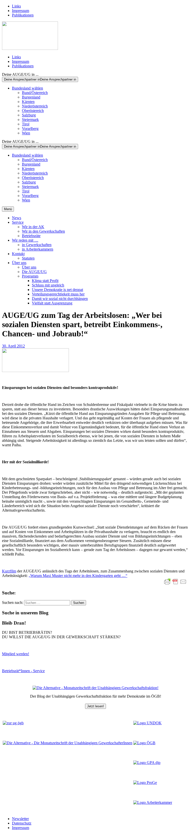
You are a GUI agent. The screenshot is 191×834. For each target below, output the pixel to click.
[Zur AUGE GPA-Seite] (146, 762)
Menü (8, 209)
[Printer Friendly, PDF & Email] (175, 581)
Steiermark (30, 119)
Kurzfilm (9, 571)
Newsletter (20, 819)
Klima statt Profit (45, 280)
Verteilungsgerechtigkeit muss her (58, 294)
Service (18, 222)
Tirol (25, 124)
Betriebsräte (31, 236)
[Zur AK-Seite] (152, 802)
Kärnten (28, 101)
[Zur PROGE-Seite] (145, 782)
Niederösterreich (35, 106)
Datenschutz (21, 823)
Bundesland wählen (27, 88)
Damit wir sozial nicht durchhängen (60, 298)
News (16, 218)
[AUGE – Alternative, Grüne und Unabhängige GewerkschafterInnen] (30, 48)
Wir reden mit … (25, 240)
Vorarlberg (30, 128)
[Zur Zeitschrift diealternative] (67, 743)
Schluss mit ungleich (48, 285)
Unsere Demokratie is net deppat (57, 289)
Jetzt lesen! (95, 706)
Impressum (20, 10)
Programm (30, 276)
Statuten (28, 258)
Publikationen (23, 15)
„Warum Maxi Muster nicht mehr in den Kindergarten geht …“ (78, 575)
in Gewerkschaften (36, 245)
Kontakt (18, 254)
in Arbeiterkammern (37, 249)
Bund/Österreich (35, 93)
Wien (26, 133)
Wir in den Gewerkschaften (43, 231)
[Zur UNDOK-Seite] (147, 723)
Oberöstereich (33, 110)
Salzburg (29, 115)
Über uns (19, 263)
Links (16, 6)
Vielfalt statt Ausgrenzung (52, 303)
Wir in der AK (33, 227)
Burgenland (31, 97)
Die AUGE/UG (34, 272)
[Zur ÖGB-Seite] (144, 743)
